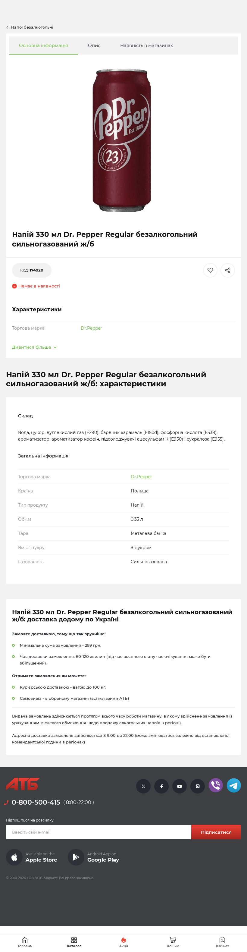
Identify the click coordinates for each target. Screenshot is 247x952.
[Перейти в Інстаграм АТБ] (197, 786)
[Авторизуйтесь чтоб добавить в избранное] (210, 270)
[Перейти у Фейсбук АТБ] (161, 786)
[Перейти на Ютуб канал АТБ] (179, 786)
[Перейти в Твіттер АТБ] (143, 786)
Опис (94, 45)
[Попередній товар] (25, 440)
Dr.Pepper (91, 328)
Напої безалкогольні (32, 27)
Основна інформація (43, 45)
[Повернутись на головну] (23, 784)
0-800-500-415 (36, 802)
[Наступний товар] (222, 440)
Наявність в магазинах (146, 45)
